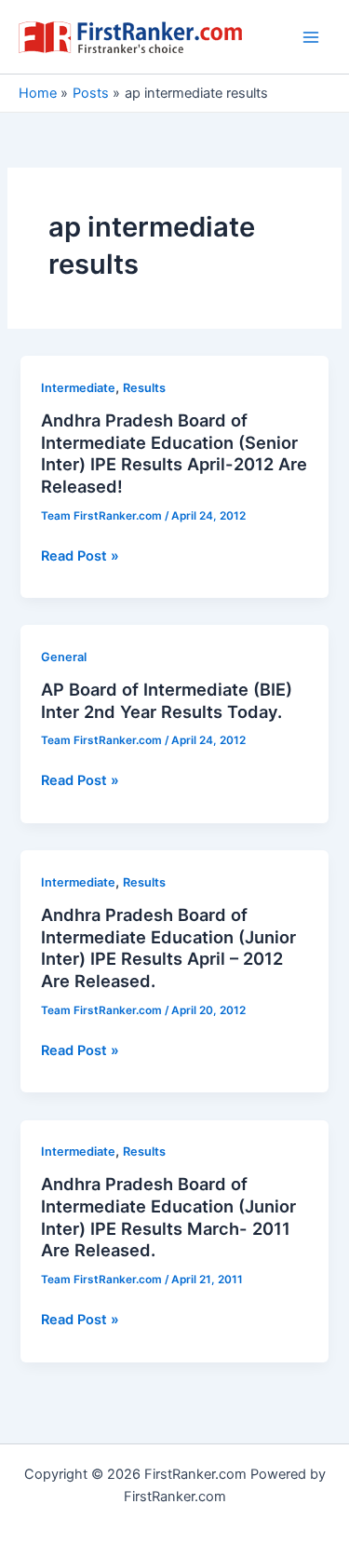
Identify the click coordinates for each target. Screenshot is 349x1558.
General (64, 657)
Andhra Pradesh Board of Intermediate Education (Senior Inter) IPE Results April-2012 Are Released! (174, 453)
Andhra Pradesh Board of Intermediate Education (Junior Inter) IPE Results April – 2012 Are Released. (168, 947)
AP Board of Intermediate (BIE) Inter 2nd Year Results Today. (166, 700)
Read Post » (80, 557)
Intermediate (78, 388)
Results (144, 388)
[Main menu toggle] (310, 37)
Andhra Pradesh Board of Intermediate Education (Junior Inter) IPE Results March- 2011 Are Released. (168, 1216)
